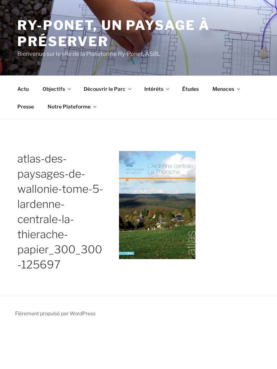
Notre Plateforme (69, 106)
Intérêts (153, 89)
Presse (25, 106)
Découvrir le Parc (105, 89)
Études (190, 89)
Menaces (223, 89)
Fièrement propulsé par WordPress (55, 313)
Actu (23, 89)
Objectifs (54, 89)
